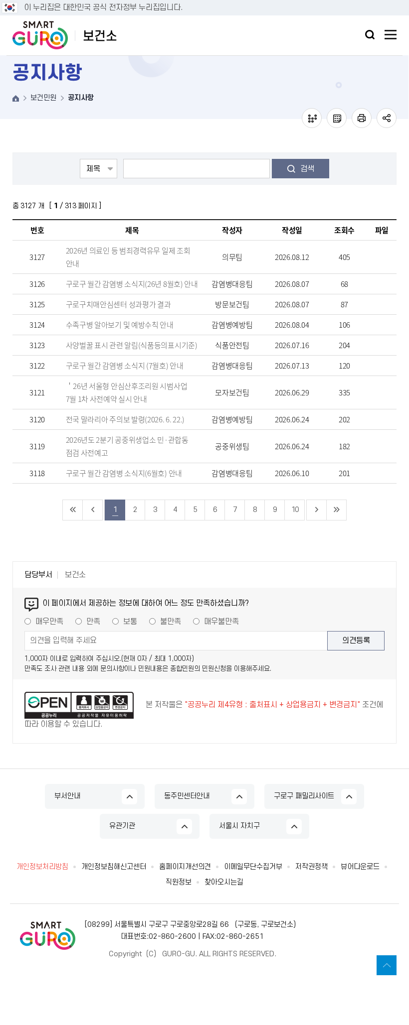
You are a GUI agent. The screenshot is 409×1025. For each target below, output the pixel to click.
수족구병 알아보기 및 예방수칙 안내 (120, 324)
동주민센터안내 (186, 796)
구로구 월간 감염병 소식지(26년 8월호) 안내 (132, 283)
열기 (370, 34)
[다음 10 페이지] (317, 510)
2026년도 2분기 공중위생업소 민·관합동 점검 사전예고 (127, 446)
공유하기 (387, 118)
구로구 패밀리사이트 (304, 796)
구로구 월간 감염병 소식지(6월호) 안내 (124, 473)
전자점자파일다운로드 (337, 118)
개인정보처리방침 (42, 867)
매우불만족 (221, 621)
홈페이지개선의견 (185, 867)
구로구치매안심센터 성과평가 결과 (118, 304)
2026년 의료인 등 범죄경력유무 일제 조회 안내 (128, 257)
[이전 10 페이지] (93, 510)
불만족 (170, 621)
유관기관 (122, 826)
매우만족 (49, 621)
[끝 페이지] (337, 510)
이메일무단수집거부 (253, 867)
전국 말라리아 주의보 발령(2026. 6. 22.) (125, 419)
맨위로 (387, 965)
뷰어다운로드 (360, 867)
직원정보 (179, 883)
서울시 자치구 (239, 826)
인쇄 (362, 118)
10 (294, 510)
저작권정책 (311, 867)
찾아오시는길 (223, 883)
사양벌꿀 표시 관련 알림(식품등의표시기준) (132, 345)
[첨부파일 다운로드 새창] (382, 257)
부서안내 (67, 796)
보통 (130, 621)
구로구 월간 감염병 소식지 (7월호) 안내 (125, 365)
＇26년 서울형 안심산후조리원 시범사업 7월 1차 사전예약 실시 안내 (127, 392)
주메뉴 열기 (391, 34)
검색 (307, 168)
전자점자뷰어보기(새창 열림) (312, 118)
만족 (93, 621)
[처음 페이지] (73, 510)
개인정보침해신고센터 (113, 867)
